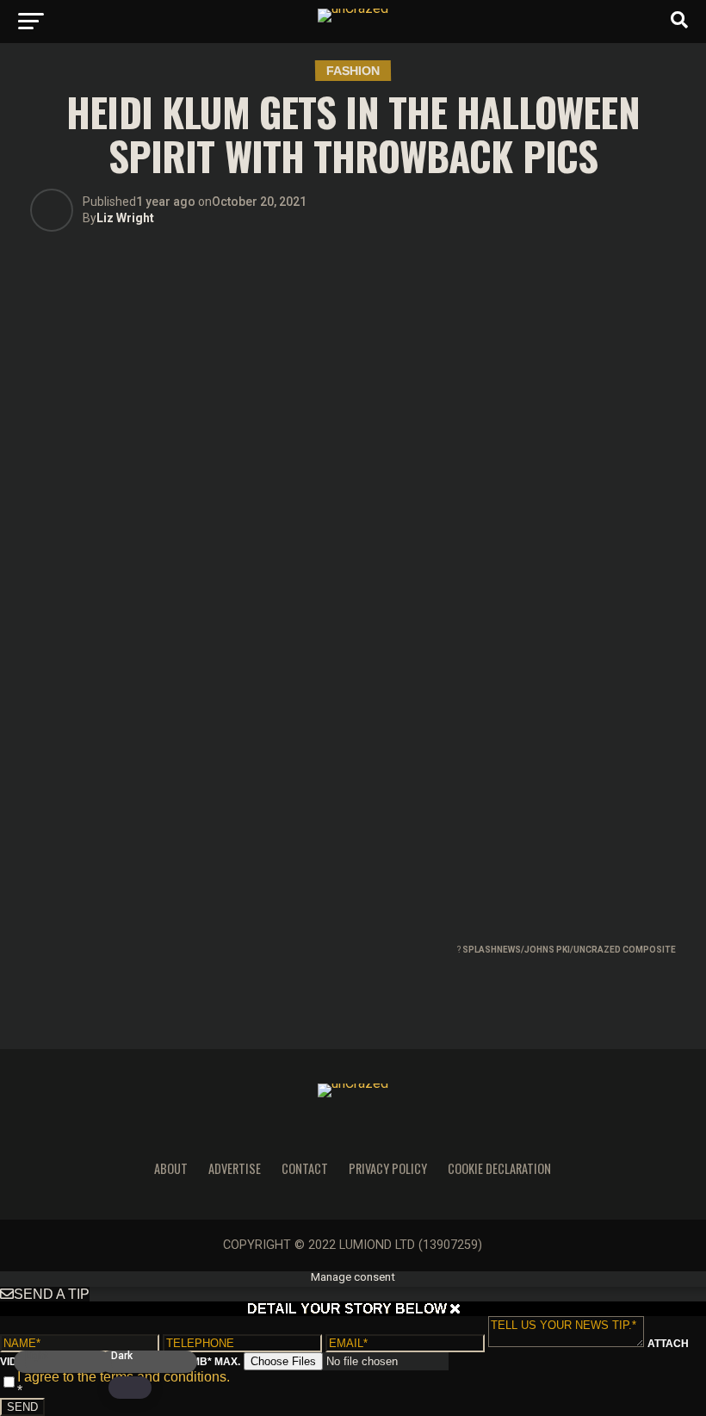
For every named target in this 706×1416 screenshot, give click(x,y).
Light (36, 1356)
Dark (122, 1356)
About (171, 1168)
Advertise (234, 1168)
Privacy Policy (388, 1168)
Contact (305, 1168)
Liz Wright (125, 218)
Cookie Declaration (499, 1168)
